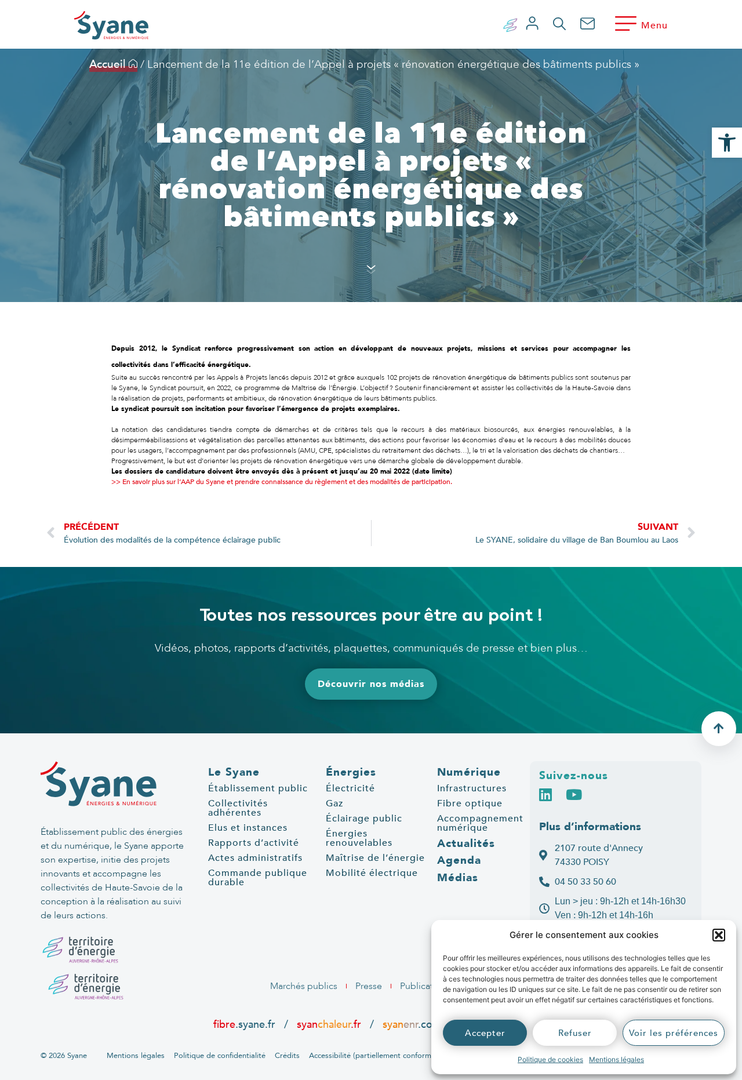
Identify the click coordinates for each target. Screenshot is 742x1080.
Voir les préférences (673, 1033)
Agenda (459, 860)
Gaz (334, 803)
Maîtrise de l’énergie (375, 858)
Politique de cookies (550, 1059)
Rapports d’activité (253, 843)
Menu (654, 25)
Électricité (350, 788)
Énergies (351, 772)
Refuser (575, 1033)
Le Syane (234, 772)
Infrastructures (472, 788)
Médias (457, 877)
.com (412, 1024)
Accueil (109, 64)
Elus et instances (248, 827)
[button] (719, 935)
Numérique (469, 772)
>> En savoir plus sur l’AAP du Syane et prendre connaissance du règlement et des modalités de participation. (281, 481)
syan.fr (329, 1024)
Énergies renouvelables (359, 838)
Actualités (466, 843)
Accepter (485, 1033)
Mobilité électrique (372, 873)
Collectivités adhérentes (238, 808)
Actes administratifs (255, 858)
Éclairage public (364, 818)
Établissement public (258, 788)
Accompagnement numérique (480, 823)
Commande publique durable (257, 877)
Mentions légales (616, 1059)
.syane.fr (245, 1024)
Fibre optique (470, 803)
